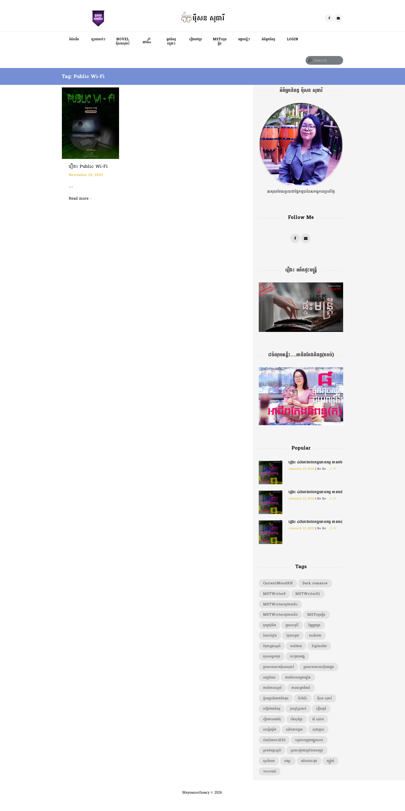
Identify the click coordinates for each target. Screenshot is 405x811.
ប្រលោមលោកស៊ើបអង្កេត (319, 667)
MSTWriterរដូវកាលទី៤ (280, 604)
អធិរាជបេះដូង (309, 761)
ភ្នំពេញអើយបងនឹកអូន (276, 698)
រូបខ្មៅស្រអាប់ (298, 709)
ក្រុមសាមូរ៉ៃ (291, 625)
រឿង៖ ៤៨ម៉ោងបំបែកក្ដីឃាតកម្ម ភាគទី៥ (315, 491)
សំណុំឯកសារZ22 (274, 740)
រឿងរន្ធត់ (321, 709)
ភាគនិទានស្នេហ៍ (272, 688)
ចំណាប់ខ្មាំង (270, 635)
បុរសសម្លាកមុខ (271, 656)
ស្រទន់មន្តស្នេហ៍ (272, 750)
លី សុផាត (318, 719)
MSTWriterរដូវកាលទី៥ (280, 615)
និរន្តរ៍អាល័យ (319, 646)
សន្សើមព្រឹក (269, 729)
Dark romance (314, 583)
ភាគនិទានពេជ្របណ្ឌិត (298, 677)
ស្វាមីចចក (269, 761)
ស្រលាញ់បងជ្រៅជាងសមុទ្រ (307, 750)
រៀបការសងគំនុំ (272, 719)
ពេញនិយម (269, 677)
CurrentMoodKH (278, 583)
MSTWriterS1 (307, 594)
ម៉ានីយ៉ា (302, 698)
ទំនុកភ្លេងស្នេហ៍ (272, 646)
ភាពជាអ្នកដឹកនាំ (300, 688)
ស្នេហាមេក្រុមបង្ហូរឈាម (309, 740)
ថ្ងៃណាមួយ (292, 635)
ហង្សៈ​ (287, 761)
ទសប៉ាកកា (315, 635)
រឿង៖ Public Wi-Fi (88, 166)
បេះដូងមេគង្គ (297, 656)
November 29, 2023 (86, 175)
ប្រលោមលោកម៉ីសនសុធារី (278, 667)
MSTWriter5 (274, 594)
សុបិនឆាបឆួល (294, 729)
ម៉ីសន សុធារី (324, 698)
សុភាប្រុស (318, 729)
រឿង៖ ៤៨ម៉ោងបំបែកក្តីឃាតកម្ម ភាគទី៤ (315, 521)
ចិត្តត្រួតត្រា (314, 625)
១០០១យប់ (269, 771)
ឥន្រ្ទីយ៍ (330, 761)
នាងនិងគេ (296, 646)
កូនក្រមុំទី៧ (269, 625)
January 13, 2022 (301, 468)
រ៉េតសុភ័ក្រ (296, 719)
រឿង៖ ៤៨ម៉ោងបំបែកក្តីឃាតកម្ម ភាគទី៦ (315, 462)
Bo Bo (321, 468)
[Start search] (309, 60)
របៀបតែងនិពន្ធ (271, 709)
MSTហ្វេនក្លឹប (316, 615)
